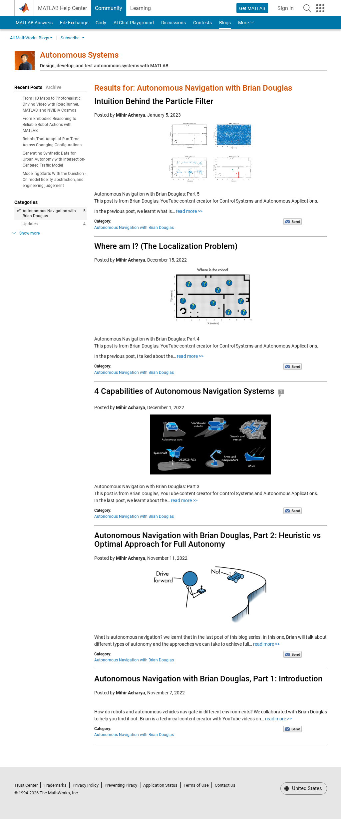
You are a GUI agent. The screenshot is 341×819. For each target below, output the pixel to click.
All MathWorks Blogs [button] (29, 38)
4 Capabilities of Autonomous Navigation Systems (184, 391)
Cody (101, 22)
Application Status (160, 785)
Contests (202, 22)
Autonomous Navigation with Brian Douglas (54, 213)
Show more (29, 233)
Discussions (173, 22)
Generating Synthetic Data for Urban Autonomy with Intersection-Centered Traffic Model (54, 159)
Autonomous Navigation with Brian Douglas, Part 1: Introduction (208, 678)
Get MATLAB (252, 8)
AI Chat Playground (134, 22)
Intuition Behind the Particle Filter (153, 101)
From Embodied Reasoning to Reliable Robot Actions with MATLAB (49, 124)
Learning (140, 8)
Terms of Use (196, 785)
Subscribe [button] (70, 38)
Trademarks (55, 785)
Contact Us (225, 785)
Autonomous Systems (79, 55)
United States (306, 788)
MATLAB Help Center (62, 8)
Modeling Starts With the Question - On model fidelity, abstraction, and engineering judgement (54, 179)
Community (108, 8)
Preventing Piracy (121, 785)
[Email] (292, 221)
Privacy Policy (86, 785)
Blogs (225, 22)
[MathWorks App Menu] (320, 8)
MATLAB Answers (34, 22)
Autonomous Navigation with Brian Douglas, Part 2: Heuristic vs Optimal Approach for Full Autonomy (207, 540)
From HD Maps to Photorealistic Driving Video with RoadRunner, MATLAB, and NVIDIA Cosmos (52, 104)
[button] (307, 8)
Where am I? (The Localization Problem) (165, 246)
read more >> (189, 211)
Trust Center (26, 785)
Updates (54, 224)
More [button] (243, 22)
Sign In (287, 10)
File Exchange (74, 22)
